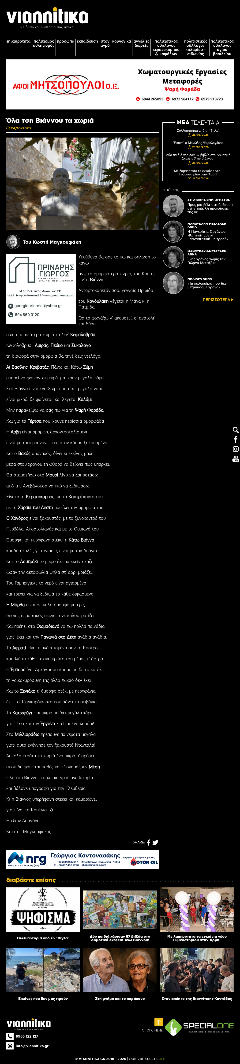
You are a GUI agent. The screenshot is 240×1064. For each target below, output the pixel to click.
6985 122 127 (27, 1036)
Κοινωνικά (121, 41)
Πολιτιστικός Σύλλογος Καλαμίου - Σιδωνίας (195, 47)
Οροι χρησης (152, 1030)
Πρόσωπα (65, 41)
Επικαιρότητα (18, 41)
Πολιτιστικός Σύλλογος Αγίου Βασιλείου (222, 47)
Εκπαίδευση (87, 41)
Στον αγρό (105, 43)
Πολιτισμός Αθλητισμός (43, 43)
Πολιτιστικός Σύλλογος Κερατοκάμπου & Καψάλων (166, 47)
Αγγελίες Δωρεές (141, 43)
